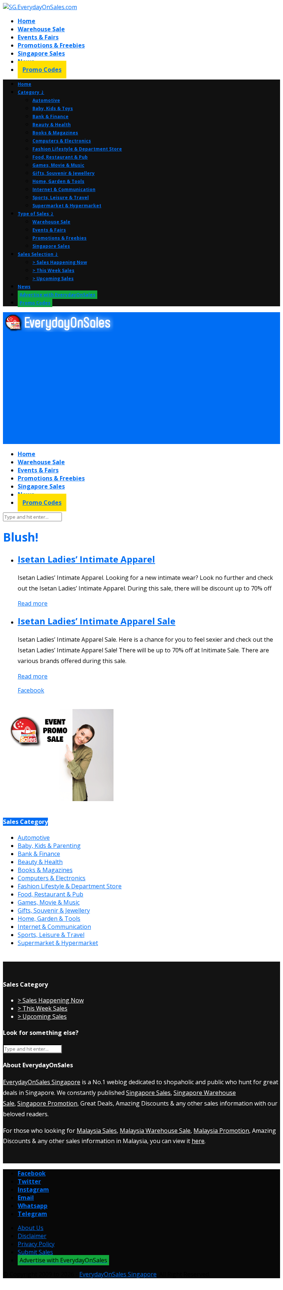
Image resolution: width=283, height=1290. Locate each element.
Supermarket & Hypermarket (66, 205)
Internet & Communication (63, 189)
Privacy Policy (36, 1244)
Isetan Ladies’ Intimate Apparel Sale (96, 621)
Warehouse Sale (41, 29)
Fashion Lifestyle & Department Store (77, 149)
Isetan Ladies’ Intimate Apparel (86, 559)
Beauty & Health (51, 124)
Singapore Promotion (47, 1103)
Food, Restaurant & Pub (60, 157)
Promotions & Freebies (51, 45)
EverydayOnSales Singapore (41, 1082)
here (198, 1141)
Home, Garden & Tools (58, 181)
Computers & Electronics (61, 141)
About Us (30, 1228)
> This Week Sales (53, 270)
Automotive (46, 100)
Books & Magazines (55, 133)
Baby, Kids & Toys (52, 108)
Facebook (31, 690)
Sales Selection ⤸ (38, 254)
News (24, 286)
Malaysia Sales (97, 1131)
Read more (33, 603)
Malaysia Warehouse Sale (155, 1131)
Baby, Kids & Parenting (49, 846)
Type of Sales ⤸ (36, 214)
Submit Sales (35, 1252)
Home (26, 21)
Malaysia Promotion (221, 1131)
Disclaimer (32, 1236)
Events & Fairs (38, 37)
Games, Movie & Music (58, 165)
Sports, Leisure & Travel (60, 197)
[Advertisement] (141, 388)
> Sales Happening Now (59, 262)
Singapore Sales (41, 53)
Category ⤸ (31, 92)
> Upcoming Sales (53, 278)
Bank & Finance (50, 116)
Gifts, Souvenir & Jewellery (63, 173)
